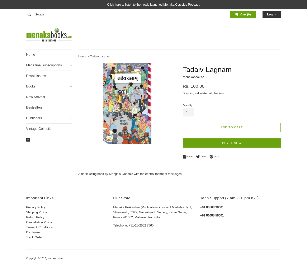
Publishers (49, 118)
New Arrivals (35, 97)
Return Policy (35, 217)
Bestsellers (34, 107)
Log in (271, 14)
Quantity (187, 105)
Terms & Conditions (39, 227)
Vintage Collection (39, 128)
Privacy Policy (36, 207)
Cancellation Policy (39, 222)
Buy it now (232, 143)
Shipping (188, 93)
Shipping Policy (36, 212)
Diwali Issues (36, 76)
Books (49, 86)
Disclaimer (33, 232)
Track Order (34, 237)
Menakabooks (55, 258)
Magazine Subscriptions (49, 65)
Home (30, 54)
